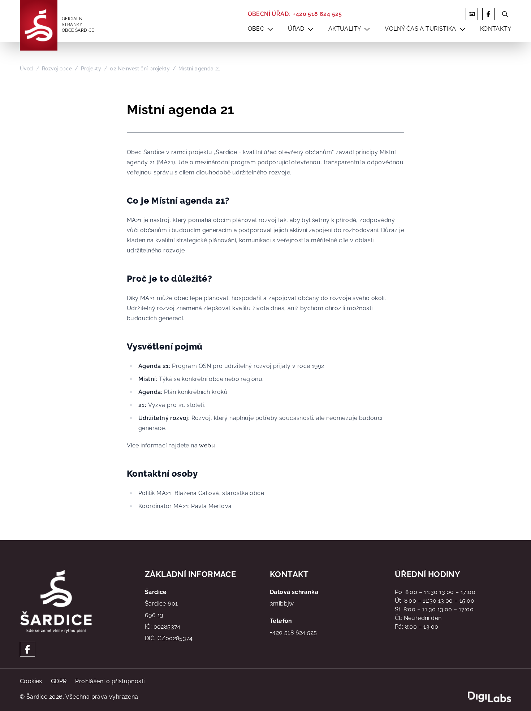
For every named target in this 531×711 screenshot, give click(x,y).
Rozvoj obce (57, 68)
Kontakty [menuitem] (495, 28)
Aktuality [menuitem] (344, 28)
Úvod (26, 68)
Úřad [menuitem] (296, 28)
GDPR (59, 681)
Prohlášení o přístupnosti (109, 681)
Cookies (31, 681)
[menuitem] (270, 29)
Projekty (91, 68)
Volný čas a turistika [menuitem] (420, 28)
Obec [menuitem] (256, 28)
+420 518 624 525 (317, 13)
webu (207, 445)
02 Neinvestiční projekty (140, 68)
